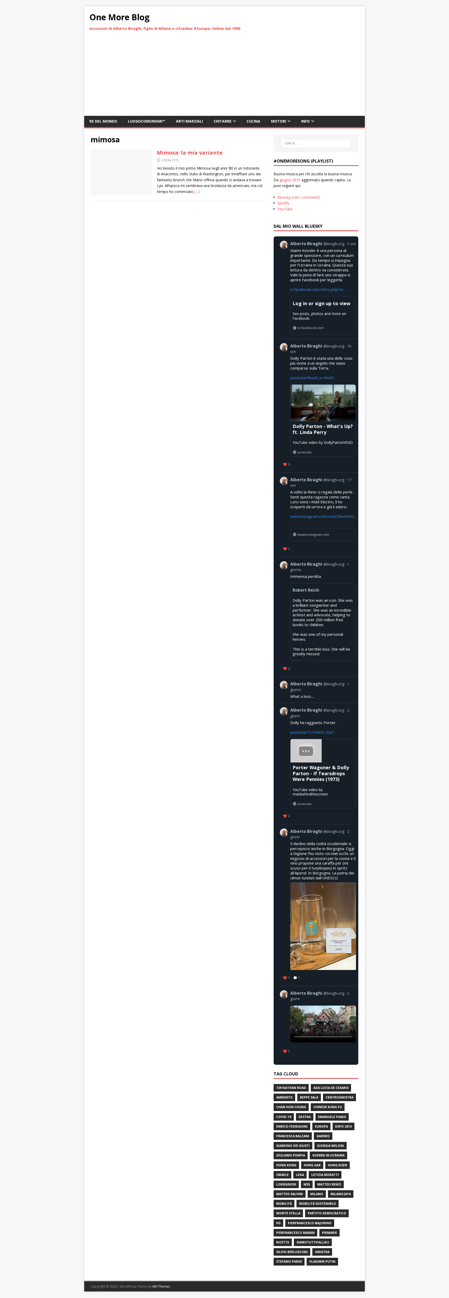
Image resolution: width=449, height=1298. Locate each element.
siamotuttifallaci (312, 1242)
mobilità (284, 1203)
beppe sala (309, 1097)
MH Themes (161, 1286)
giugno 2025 (290, 179)
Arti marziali (189, 121)
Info (305, 121)
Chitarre (223, 121)
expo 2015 (343, 1126)
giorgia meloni (330, 1145)
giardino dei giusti (293, 1145)
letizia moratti (325, 1175)
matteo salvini (289, 1194)
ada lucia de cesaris (330, 1088)
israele (282, 1175)
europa (321, 1126)
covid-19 (283, 1117)
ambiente (284, 1097)
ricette (282, 1242)
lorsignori (286, 1184)
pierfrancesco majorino (310, 1223)
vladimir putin (322, 1261)
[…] (197, 191)
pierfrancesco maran (295, 1232)
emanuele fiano (332, 1117)
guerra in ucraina (328, 1155)
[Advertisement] (224, 77)
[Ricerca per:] (316, 143)
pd (278, 1223)
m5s (306, 1184)
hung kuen (337, 1165)
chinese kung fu (327, 1107)
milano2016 (341, 1194)
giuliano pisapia (290, 1155)
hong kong (286, 1165)
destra (305, 1117)
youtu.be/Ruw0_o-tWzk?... (313, 377)
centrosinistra (339, 1097)
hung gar (312, 1165)
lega (300, 1175)
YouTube (285, 208)
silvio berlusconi (292, 1252)
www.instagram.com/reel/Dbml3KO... (323, 519)
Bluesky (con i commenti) (299, 197)
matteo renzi (329, 1184)
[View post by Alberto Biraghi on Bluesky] (318, 1023)
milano (316, 1194)
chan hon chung (291, 1107)
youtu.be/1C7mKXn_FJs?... (313, 732)
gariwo (323, 1136)
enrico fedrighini (292, 1126)
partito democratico (327, 1213)
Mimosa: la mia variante (189, 152)
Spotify (283, 202)
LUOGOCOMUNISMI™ (146, 121)
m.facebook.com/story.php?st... (318, 289)
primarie (329, 1232)
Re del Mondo (103, 121)
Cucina (253, 121)
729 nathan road (291, 1088)
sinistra (322, 1252)
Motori (278, 121)
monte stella (288, 1213)
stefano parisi (289, 1261)
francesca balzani (292, 1136)
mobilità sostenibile (317, 1203)
